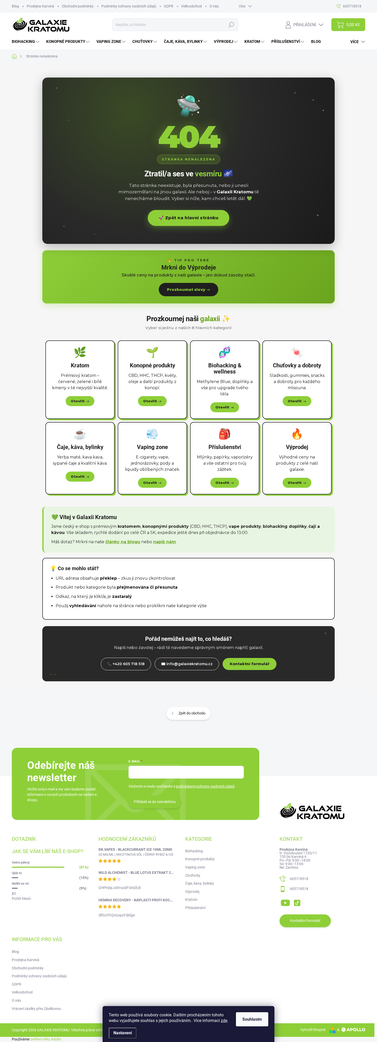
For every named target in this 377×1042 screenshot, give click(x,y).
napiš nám (164, 541)
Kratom (191, 899)
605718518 (299, 879)
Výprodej (192, 892)
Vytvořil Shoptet (313, 1030)
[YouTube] (285, 902)
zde (224, 1020)
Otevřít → (80, 401)
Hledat (231, 25)
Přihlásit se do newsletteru (155, 802)
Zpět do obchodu (191, 713)
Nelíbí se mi (20, 883)
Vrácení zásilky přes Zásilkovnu (36, 1009)
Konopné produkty (200, 859)
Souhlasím (252, 1019)
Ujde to (17, 873)
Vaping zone (195, 867)
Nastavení (122, 1032)
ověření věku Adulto (45, 1039)
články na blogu (122, 541)
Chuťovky (192, 875)
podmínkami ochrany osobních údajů (205, 786)
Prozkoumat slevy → (188, 289)
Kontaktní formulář (249, 664)
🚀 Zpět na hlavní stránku (188, 217)
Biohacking (194, 851)
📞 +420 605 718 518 (126, 664)
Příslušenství (195, 908)
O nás (214, 6)
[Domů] (17, 56)
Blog (15, 6)
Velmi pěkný (20, 862)
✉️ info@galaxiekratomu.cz (187, 664)
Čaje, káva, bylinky (199, 883)
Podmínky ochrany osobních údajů (128, 6)
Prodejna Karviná (40, 6)
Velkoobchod (191, 6)
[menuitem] (26, 41)
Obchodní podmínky (78, 6)
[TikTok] (297, 902)
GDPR (168, 6)
